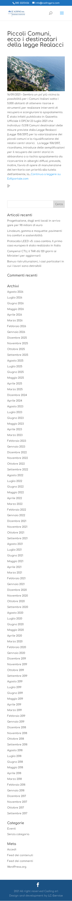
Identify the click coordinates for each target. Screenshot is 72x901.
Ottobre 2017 (15, 807)
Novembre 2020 (17, 595)
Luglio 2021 (14, 549)
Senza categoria (18, 834)
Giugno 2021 (15, 555)
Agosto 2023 (15, 406)
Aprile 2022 (14, 498)
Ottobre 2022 (16, 463)
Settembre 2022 (17, 469)
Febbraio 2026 (16, 326)
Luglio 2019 (14, 687)
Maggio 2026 (15, 309)
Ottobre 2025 (16, 349)
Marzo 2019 (14, 710)
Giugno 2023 (15, 418)
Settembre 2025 (17, 355)
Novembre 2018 (17, 733)
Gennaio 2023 (16, 446)
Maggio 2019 (15, 698)
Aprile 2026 (14, 314)
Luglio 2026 (14, 297)
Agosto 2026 (15, 291)
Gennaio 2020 (16, 653)
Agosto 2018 (15, 750)
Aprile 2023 (14, 429)
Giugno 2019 (15, 693)
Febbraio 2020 (16, 647)
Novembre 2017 (17, 802)
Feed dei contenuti (20, 855)
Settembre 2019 (17, 676)
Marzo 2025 (15, 389)
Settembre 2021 (17, 538)
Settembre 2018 (17, 744)
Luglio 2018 (14, 756)
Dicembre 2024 (17, 395)
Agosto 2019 (15, 681)
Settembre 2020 (17, 607)
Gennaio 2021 (16, 584)
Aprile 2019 (14, 704)
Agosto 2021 (15, 544)
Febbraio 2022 (16, 509)
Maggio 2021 (15, 561)
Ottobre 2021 (15, 532)
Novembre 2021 (17, 526)
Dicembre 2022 (17, 452)
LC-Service (55, 895)
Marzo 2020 (15, 641)
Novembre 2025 (17, 343)
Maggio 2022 (15, 492)
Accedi (11, 849)
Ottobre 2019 (15, 670)
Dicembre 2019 (16, 658)
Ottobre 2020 (16, 601)
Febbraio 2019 (16, 716)
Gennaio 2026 (16, 332)
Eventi (11, 828)
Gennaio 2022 (16, 515)
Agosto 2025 (15, 360)
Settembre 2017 (17, 813)
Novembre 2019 (17, 664)
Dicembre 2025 (17, 337)
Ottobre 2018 (15, 738)
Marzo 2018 (14, 779)
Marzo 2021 (14, 572)
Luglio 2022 (14, 481)
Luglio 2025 (14, 366)
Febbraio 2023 (16, 441)
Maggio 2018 (15, 767)
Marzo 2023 (15, 435)
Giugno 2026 (15, 303)
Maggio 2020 (15, 630)
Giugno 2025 (15, 372)
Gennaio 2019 (15, 721)
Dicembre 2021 (16, 521)
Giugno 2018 (15, 762)
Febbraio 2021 (16, 578)
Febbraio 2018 (16, 784)
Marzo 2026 (15, 320)
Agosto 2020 (15, 612)
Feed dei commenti (20, 861)
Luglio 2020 (14, 618)
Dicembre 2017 (16, 796)
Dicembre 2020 (17, 590)
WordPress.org (16, 866)
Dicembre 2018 (16, 727)
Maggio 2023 (15, 423)
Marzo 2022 (15, 504)
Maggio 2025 (15, 377)
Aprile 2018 (14, 773)
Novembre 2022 (17, 458)
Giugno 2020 (15, 624)
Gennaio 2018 (15, 790)
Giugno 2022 (15, 486)
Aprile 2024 (14, 400)
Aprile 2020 (14, 635)
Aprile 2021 (14, 567)
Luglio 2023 (14, 412)
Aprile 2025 (14, 383)
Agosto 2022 (15, 475)
